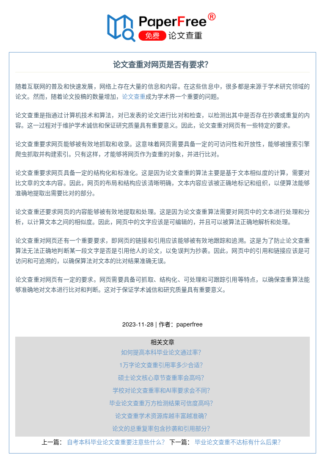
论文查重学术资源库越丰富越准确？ (162, 415)
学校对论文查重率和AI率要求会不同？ (163, 390)
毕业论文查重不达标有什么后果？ (239, 441)
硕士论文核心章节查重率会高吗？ (162, 377)
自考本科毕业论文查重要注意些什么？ (118, 441)
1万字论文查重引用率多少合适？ (162, 364)
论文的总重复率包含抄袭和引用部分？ (162, 428)
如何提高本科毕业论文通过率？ (162, 352)
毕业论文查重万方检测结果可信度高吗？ (162, 402)
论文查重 (134, 96)
